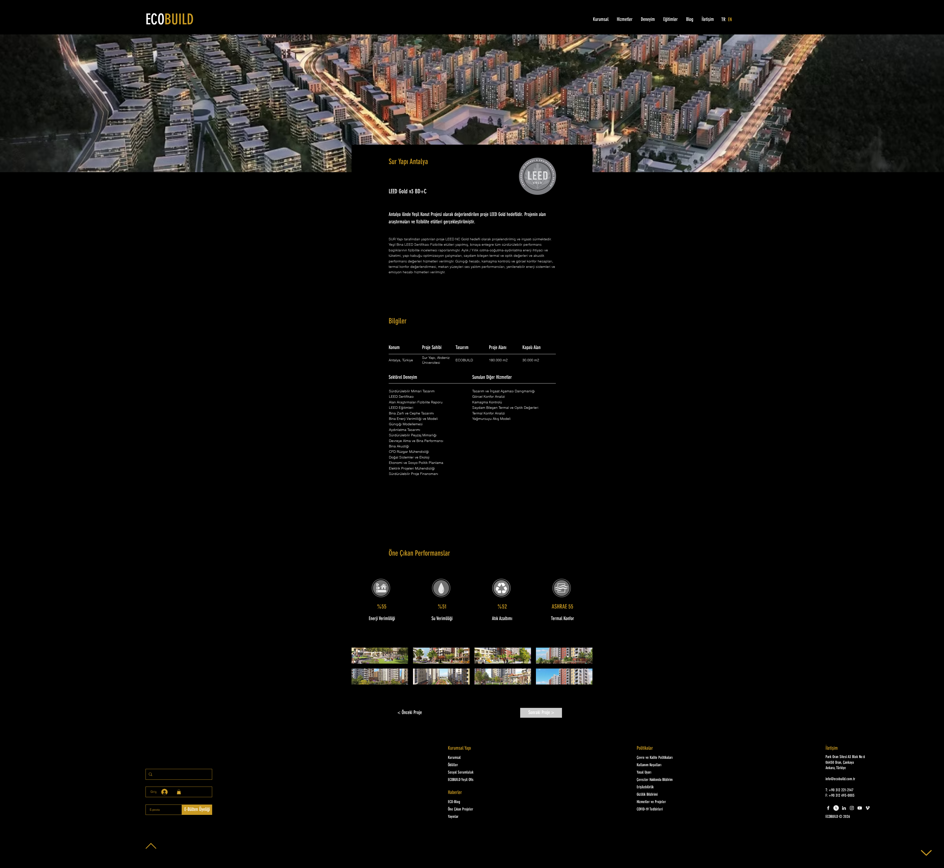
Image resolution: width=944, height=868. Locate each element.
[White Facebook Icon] (828, 808)
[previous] (360, 669)
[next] (583, 669)
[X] (836, 808)
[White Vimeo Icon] (867, 808)
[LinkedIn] (844, 808)
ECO (170, 20)
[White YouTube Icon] (859, 808)
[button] (380, 656)
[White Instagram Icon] (852, 808)
